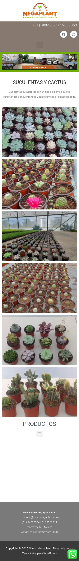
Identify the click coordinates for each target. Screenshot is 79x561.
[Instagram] (73, 34)
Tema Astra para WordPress (39, 553)
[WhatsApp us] (72, 554)
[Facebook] (63, 34)
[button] (39, 45)
